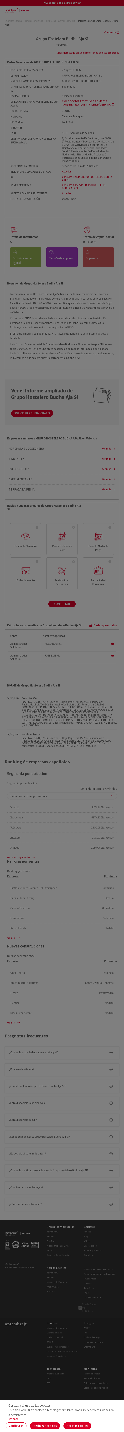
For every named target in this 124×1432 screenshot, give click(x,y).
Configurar (16, 1426)
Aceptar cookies (77, 1426)
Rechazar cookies (45, 1426)
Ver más (13, 1419)
